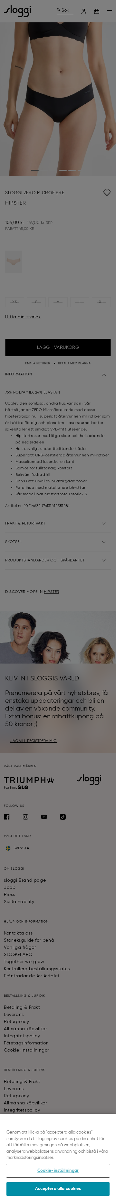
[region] (58, 1157)
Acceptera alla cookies (58, 1189)
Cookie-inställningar (58, 1171)
